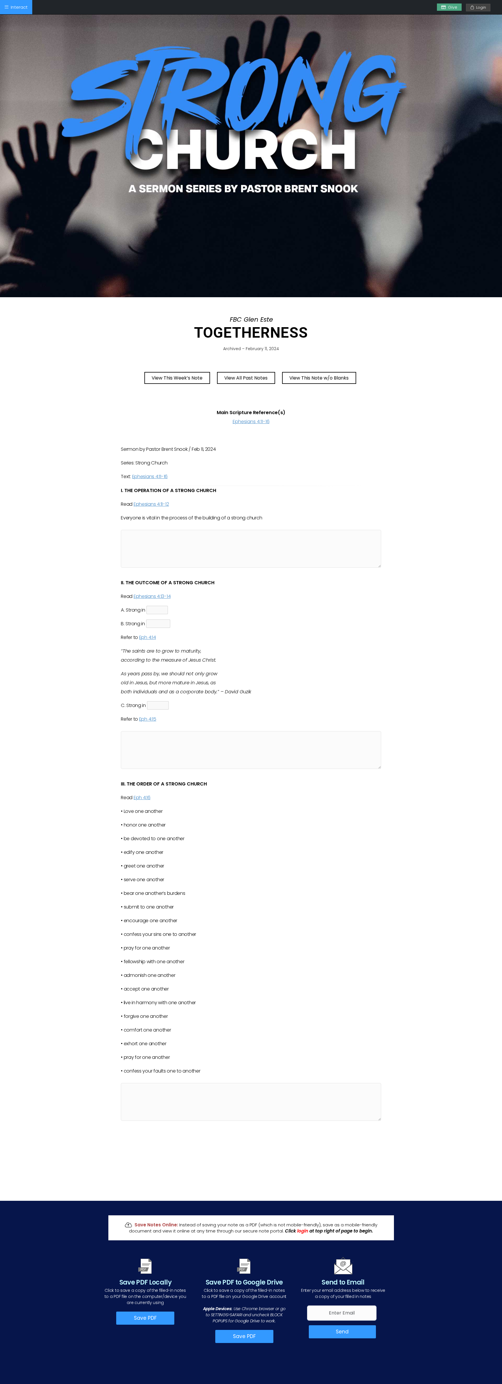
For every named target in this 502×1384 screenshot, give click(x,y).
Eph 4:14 (147, 637)
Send (342, 1331)
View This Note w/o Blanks (319, 378)
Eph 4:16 (142, 797)
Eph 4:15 (147, 719)
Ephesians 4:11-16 (251, 421)
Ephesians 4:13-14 (152, 596)
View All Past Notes (246, 378)
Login (480, 7)
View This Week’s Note (177, 378)
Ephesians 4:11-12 (151, 504)
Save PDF (145, 1317)
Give (452, 7)
